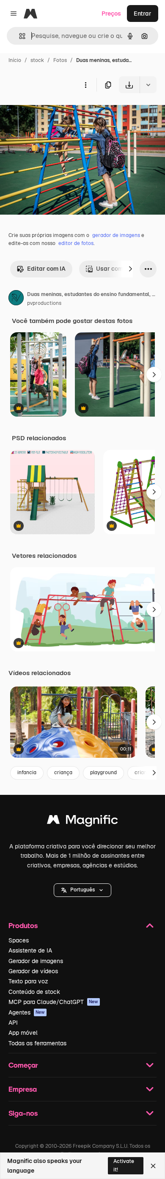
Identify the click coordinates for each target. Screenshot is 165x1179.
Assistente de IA (30, 950)
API (13, 1022)
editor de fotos (76, 243)
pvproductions (44, 303)
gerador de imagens (116, 235)
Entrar (142, 13)
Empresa (22, 1089)
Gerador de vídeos (33, 971)
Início (14, 60)
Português (82, 889)
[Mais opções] (85, 84)
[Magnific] (82, 821)
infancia (26, 772)
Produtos (23, 925)
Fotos (60, 60)
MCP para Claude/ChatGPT (53, 1002)
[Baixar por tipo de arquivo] (148, 84)
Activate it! (123, 1165)
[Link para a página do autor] (16, 299)
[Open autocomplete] (18, 36)
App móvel (23, 1032)
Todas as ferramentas (37, 1043)
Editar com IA (46, 268)
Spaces (18, 940)
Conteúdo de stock (34, 992)
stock (37, 60)
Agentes (26, 1012)
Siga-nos (23, 1113)
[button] (82, 890)
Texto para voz (28, 981)
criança (63, 772)
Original (54, 113)
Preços (111, 13)
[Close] (153, 1166)
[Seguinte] (130, 269)
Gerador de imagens (35, 961)
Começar (23, 1065)
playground (103, 772)
